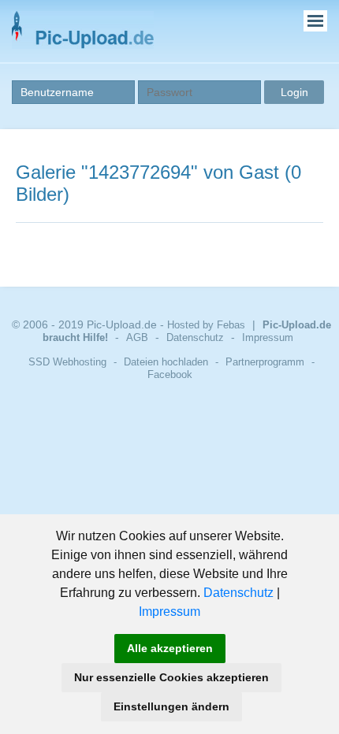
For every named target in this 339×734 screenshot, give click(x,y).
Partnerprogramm (264, 362)
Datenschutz (238, 592)
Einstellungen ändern (171, 706)
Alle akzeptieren (170, 648)
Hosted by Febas (206, 325)
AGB (137, 337)
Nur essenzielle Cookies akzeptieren (171, 677)
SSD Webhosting (67, 362)
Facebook (169, 374)
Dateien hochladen (166, 362)
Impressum (169, 611)
